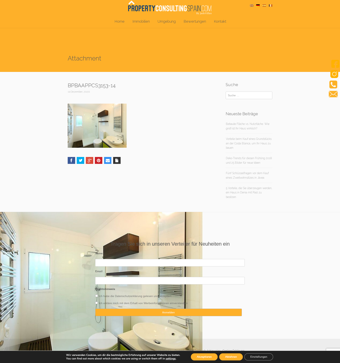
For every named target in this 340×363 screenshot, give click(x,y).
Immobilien (141, 21)
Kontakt (220, 21)
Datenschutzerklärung (128, 296)
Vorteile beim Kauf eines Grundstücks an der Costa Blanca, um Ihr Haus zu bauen (249, 143)
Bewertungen (195, 21)
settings (171, 358)
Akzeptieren (204, 357)
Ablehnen (231, 357)
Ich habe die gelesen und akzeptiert (135, 296)
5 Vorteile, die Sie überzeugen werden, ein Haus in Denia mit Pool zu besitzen (249, 193)
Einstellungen (258, 357)
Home (120, 21)
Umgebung (167, 21)
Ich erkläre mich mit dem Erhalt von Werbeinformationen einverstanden (143, 303)
